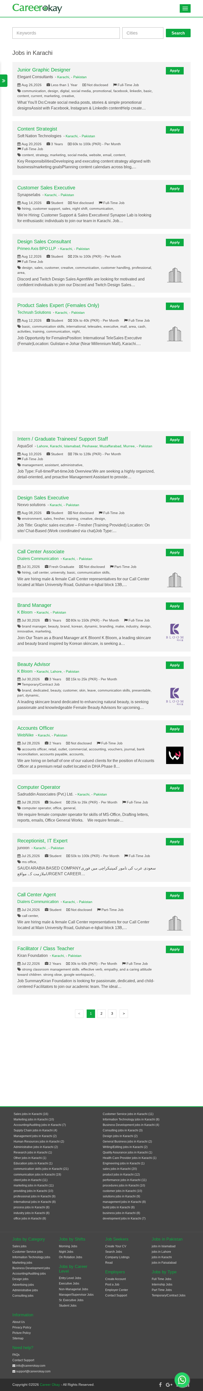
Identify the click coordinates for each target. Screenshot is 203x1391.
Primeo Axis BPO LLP (36, 248)
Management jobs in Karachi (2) (35, 1136)
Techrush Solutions (34, 312)
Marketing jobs (22, 1262)
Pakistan (80, 77)
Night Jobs (66, 1251)
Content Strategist (37, 129)
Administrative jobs (25, 1290)
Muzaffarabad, (111, 446)
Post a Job (112, 1284)
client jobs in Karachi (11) (31, 1180)
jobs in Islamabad (164, 1246)
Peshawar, (91, 446)
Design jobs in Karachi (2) (120, 1136)
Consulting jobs (22, 1295)
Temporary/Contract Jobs (168, 1295)
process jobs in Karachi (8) (32, 1207)
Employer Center (116, 1290)
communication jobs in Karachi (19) (37, 1174)
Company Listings (117, 1257)
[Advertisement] (101, 391)
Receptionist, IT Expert (42, 840)
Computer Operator (38, 787)
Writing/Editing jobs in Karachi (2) (125, 1147)
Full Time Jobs (161, 1279)
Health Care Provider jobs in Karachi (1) (129, 1158)
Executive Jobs (69, 1283)
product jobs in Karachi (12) (121, 1174)
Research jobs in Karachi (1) (33, 1152)
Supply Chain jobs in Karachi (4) (35, 1130)
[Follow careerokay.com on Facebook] (160, 1385)
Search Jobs (113, 1251)
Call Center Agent (36, 894)
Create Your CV (115, 1246)
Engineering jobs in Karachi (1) (124, 1163)
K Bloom (24, 612)
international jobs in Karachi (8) (35, 1202)
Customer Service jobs (27, 1251)
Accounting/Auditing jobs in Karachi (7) (40, 1125)
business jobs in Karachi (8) (121, 1213)
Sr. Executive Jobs (71, 1300)
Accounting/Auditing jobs (29, 1273)
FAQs (16, 1354)
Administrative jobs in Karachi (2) (36, 1147)
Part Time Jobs (162, 1290)
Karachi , (41, 848)
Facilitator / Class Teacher (45, 948)
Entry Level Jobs (70, 1278)
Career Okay (50, 1385)
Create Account (115, 1279)
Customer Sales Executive (46, 187)
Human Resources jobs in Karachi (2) (39, 1141)
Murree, (130, 446)
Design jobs (20, 1279)
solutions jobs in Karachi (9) (121, 1196)
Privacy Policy (21, 1327)
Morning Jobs (68, 1246)
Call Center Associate (40, 551)
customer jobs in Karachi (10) (122, 1191)
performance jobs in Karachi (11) (125, 1180)
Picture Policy (21, 1333)
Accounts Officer (35, 728)
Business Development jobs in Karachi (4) (131, 1125)
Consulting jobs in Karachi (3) (123, 1130)
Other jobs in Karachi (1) (30, 1158)
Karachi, (64, 77)
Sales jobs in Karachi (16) (31, 1114)
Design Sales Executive (43, 497)
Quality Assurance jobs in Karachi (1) (127, 1152)
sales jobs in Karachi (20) (120, 1169)
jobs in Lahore (161, 1251)
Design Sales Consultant (44, 241)
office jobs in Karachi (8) (30, 1218)
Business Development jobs (31, 1268)
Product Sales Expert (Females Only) (58, 305)
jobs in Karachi (162, 1257)
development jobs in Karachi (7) (124, 1218)
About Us (18, 1322)
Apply (175, 70)
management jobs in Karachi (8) (124, 1202)
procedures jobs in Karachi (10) (124, 1185)
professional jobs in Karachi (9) (34, 1196)
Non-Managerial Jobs (73, 1289)
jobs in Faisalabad (164, 1262)
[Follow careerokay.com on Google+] (169, 1385)
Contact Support (116, 1295)
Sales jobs (19, 1246)
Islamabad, (73, 446)
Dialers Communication (38, 558)
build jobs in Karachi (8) (119, 1207)
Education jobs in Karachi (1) (33, 1163)
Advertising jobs (23, 1285)
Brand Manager (34, 605)
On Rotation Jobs (70, 1257)
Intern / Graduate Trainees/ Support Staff (62, 439)
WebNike (25, 735)
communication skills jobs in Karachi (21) (41, 1169)
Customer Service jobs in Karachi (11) (128, 1114)
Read (109, 1262)
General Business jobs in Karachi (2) (127, 1141)
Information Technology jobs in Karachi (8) (131, 1119)
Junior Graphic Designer (44, 69)
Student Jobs (67, 1305)
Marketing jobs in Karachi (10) (34, 1119)
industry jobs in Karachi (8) (32, 1213)
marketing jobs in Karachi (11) (34, 1185)
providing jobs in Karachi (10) (33, 1191)
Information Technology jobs (31, 1257)
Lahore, (43, 446)
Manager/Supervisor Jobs (76, 1294)
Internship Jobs (162, 1284)
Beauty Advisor (33, 664)
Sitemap (18, 1338)
